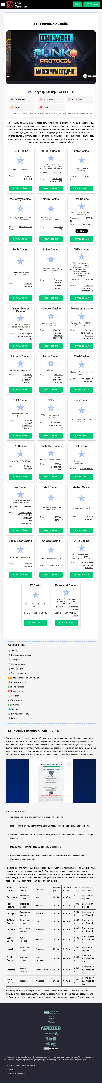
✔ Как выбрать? (15, 700)
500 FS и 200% (40, 613)
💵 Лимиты (13, 705)
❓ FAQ (11, 718)
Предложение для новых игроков (86, 565)
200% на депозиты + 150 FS (57, 467)
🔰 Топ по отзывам (17, 673)
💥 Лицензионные (17, 664)
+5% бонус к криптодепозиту (25, 336)
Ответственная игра (16, 1073)
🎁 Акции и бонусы (17, 682)
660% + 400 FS (25, 226)
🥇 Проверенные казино (19, 655)
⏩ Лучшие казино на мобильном (24, 678)
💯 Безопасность (16, 691)
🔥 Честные (13, 660)
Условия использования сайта (21, 1065)
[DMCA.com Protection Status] (51, 1049)
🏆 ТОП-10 (13, 651)
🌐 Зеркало (13, 709)
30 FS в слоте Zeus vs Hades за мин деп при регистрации (25, 517)
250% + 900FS (86, 224)
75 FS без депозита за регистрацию (87, 288)
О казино (11, 1069)
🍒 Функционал (15, 669)
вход (77, 4)
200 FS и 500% (86, 468)
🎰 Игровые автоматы (18, 714)
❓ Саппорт (13, 696)
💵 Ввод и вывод (16, 687)
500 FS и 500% (56, 565)
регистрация (91, 4)
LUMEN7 (89, 177)
